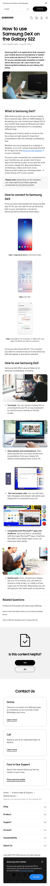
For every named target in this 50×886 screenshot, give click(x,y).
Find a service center (16, 779)
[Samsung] (7, 17)
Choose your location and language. (15, 3)
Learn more (12, 720)
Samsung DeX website (32, 150)
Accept (36, 877)
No (25, 669)
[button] (25, 807)
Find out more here (27, 871)
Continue (40, 9)
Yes (25, 662)
